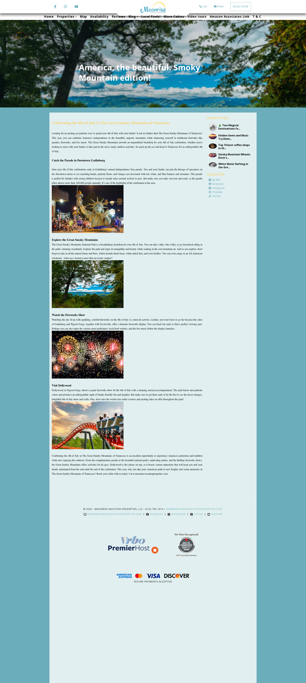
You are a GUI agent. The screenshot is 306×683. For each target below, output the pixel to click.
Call (205, 6)
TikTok (216, 196)
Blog (132, 16)
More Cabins (174, 16)
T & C (257, 16)
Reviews (118, 16)
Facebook (218, 184)
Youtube (217, 192)
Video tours (197, 16)
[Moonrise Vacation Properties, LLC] (153, 7)
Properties (65, 16)
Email (220, 6)
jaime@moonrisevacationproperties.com (194, 508)
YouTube (216, 514)
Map (83, 16)
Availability (99, 16)
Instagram (218, 188)
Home (49, 16)
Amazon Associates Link (229, 16)
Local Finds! (150, 16)
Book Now (240, 6)
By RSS (216, 180)
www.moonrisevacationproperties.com (114, 514)
